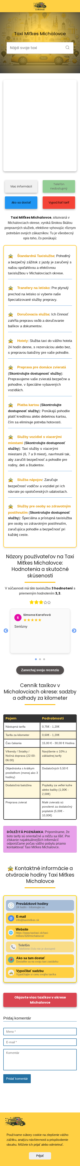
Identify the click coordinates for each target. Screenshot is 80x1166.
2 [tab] (40, 659)
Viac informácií (21, 186)
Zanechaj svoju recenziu (40, 670)
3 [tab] (44, 659)
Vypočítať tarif (59, 202)
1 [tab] (36, 659)
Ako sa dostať (21, 202)
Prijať (40, 1156)
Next (74, 630)
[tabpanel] (40, 631)
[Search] (66, 46)
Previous (6, 630)
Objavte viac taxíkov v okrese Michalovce (40, 1000)
